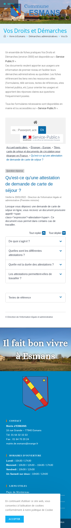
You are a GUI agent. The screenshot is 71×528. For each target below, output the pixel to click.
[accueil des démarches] (35, 122)
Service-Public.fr (47, 108)
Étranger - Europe (41, 147)
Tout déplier (55, 232)
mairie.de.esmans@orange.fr (22, 443)
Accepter (14, 519)
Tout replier (35, 232)
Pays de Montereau (17, 492)
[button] (35, 241)
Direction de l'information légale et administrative (30, 317)
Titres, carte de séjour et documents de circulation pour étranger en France (33, 151)
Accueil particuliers (17, 147)
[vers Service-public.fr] (41, 138)
